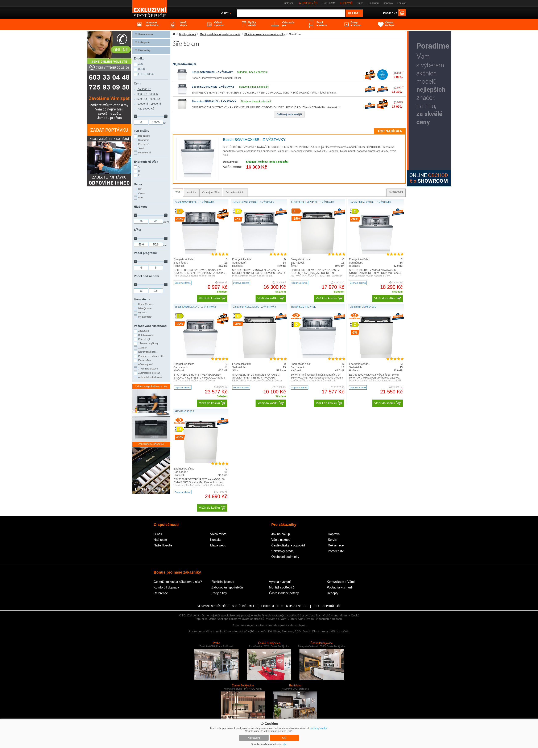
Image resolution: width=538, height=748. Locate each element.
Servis (332, 539)
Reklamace (336, 545)
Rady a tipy (219, 593)
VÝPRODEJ (396, 192)
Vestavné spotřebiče (212, 606)
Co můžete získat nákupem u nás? (178, 581)
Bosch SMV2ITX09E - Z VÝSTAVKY (212, 72)
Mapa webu (218, 545)
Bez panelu (144, 136)
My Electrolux (145, 316)
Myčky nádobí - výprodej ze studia (220, 34)
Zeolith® (142, 347)
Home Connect (146, 304)
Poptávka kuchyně (339, 587)
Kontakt (401, 3)
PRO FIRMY (329, 3)
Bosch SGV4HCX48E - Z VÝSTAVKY (213, 86)
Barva (138, 184)
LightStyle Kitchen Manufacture (284, 606)
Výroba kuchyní (280, 581)
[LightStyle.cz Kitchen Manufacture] (151, 470)
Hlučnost (140, 206)
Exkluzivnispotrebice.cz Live (151, 386)
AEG (140, 64)
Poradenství (336, 551)
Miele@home (145, 308)
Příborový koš (145, 364)
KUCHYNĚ (346, 3)
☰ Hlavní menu (144, 34)
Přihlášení (288, 3)
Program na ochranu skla (151, 356)
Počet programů (145, 253)
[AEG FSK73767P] (200, 462)
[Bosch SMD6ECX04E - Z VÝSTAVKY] (200, 357)
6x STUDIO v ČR (308, 3)
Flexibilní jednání (222, 581)
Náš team (160, 539)
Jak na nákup (280, 534)
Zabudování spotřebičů (227, 587)
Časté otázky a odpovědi (288, 545)
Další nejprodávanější (289, 114)
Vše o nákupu (280, 539)
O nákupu (373, 3)
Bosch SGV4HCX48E (303, 306)
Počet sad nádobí (146, 276)
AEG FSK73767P (184, 411)
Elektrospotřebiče (327, 606)
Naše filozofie (163, 545)
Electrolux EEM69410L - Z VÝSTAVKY (214, 101)
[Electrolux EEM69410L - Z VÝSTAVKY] (182, 108)
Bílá (140, 189)
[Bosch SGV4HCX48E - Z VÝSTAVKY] (182, 93)
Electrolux (146, 74)
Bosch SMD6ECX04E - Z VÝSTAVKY (195, 306)
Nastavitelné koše (147, 352)
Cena (137, 83)
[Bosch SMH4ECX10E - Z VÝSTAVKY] (376, 252)
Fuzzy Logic (144, 339)
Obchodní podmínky (285, 556)
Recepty (332, 593)
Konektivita (142, 299)
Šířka (137, 229)
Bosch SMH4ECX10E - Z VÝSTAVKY (371, 202)
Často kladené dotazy (284, 593)
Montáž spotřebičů (281, 587)
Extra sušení (144, 360)
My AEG (142, 312)
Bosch (142, 69)
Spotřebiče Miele (244, 606)
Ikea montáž (144, 152)
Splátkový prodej (282, 551)
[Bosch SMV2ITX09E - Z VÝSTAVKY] (182, 79)
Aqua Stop (143, 331)
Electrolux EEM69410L (363, 306)
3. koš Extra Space (148, 368)
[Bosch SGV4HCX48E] (318, 357)
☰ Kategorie (142, 42)
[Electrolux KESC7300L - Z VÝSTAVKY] (259, 357)
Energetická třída (146, 161)
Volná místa (218, 534)
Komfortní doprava (166, 587)
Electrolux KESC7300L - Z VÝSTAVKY (254, 306)
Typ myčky (141, 130)
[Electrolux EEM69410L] (376, 357)
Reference (161, 593)
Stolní (141, 148)
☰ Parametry (143, 50)
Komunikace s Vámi (341, 581)
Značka (139, 58)
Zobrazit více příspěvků (151, 444)
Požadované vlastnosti (150, 325)
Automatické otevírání (149, 373)
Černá (141, 193)
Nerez (141, 197)
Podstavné (143, 144)
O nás (360, 3)
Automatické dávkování (150, 377)
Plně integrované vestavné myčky (264, 34)
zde (284, 744)
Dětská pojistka (146, 335)
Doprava (388, 3)
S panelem (143, 140)
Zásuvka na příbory (148, 343)
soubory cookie (319, 728)
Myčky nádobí (187, 34)
